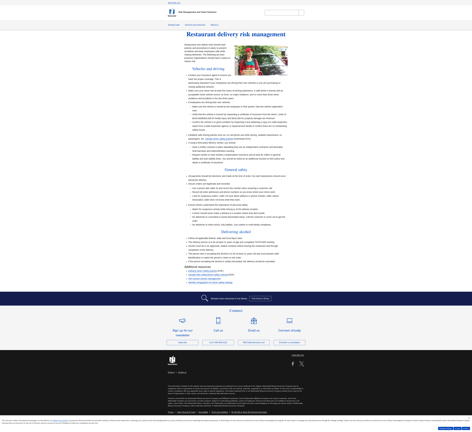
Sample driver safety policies (219, 139)
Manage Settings (445, 428)
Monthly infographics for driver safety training (210, 282)
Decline (466, 428)
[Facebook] (292, 364)
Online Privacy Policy (60, 420)
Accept (457, 428)
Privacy (171, 412)
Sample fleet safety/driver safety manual (208, 275)
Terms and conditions (219, 412)
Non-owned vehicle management (204, 278)
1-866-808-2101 (297, 355)
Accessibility (203, 412)
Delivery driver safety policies (202, 271)
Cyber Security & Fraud (186, 412)
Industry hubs (174, 25)
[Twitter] (301, 364)
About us (214, 25)
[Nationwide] (174, 361)
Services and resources (195, 25)
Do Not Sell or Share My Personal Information (249, 412)
